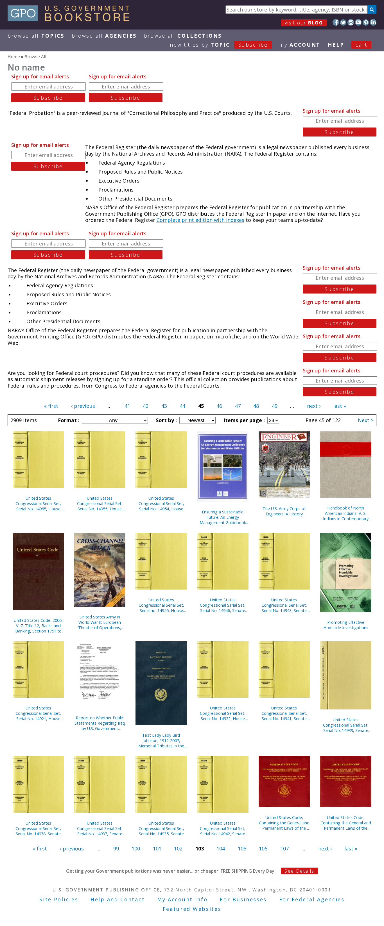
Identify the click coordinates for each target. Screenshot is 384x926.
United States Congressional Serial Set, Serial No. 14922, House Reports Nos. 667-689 (222, 713)
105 (242, 848)
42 (145, 405)
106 (263, 848)
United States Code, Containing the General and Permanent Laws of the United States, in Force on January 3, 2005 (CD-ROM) (345, 823)
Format (68, 420)
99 (116, 848)
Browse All (36, 35)
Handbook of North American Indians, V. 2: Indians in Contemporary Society (346, 513)
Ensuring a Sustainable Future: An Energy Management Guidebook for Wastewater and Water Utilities (222, 517)
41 (127, 405)
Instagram (350, 22)
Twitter (343, 22)
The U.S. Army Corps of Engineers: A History (284, 511)
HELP (336, 44)
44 (182, 405)
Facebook (336, 22)
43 (164, 405)
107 (284, 848)
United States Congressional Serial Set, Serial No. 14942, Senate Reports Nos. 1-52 (222, 828)
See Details (299, 871)
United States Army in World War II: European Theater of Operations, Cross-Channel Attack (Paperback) (99, 622)
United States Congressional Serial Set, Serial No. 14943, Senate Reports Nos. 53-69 (284, 605)
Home (14, 56)
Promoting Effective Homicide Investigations (345, 625)
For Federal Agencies (312, 899)
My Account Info (182, 899)
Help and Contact (118, 899)
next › (313, 405)
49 (274, 405)
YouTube (358, 22)
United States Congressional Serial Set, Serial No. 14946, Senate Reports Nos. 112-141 (222, 605)
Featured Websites (192, 908)
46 (219, 405)
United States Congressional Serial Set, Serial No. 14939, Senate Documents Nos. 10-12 (346, 725)
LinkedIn (373, 22)
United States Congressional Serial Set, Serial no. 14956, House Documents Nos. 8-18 (161, 605)
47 (238, 405)
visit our (304, 23)
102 (178, 848)
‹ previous (83, 405)
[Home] (71, 19)
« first (51, 405)
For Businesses (243, 899)
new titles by (219, 44)
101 (157, 848)
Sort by (165, 420)
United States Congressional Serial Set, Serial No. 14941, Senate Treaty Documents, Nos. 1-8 (284, 713)
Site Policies (58, 899)
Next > (366, 420)
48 (256, 405)
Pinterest (366, 22)
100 (136, 848)
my (299, 44)
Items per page (243, 420)
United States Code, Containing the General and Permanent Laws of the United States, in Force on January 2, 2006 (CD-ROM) (284, 823)
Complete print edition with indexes (200, 220)
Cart (361, 44)
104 (220, 848)
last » (339, 405)
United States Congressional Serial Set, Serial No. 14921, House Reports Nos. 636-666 (38, 713)
